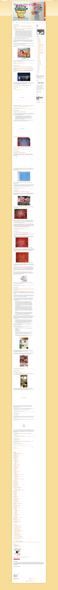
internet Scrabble (25, 169)
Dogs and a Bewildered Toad (17, 531)
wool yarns (18, 149)
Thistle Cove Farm (16, 478)
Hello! (15, 494)
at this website (26, 38)
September (39, 61)
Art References (17, 22)
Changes (15, 492)
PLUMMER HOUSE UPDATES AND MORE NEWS (19, 474)
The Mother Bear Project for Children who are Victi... (41, 45)
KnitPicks (23, 114)
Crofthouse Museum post (17, 528)
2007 (37, 37)
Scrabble (16, 108)
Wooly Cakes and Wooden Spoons (18, 503)
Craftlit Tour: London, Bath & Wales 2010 (18, 530)
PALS (17, 46)
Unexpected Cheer (16, 499)
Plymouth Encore (27, 113)
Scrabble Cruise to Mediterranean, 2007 (18, 536)
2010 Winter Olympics (25, 68)
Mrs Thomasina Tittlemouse (17, 487)
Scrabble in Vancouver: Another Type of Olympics (23, 66)
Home (13, 22)
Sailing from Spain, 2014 (16, 526)
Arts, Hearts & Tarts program (27, 273)
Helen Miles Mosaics (16, 476)
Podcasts (16, 188)
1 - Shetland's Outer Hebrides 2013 (18, 527)
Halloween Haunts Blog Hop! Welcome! (18, 517)
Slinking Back (15, 508)
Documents (15, 472)
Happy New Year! (17, 439)
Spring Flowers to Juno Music (17, 538)
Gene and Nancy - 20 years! (17, 532)
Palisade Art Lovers (20, 28)
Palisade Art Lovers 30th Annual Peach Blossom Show (40, 53)
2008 (37, 38)
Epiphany (15, 373)
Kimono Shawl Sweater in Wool (20, 111)
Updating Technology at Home (19, 152)
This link (21, 41)
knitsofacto (15, 512)
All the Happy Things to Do (17, 465)
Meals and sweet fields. (16, 456)
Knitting (16, 149)
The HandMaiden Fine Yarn (24, 105)
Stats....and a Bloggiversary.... (17, 501)
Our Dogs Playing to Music (17, 535)
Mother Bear (28, 322)
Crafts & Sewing (38, 22)
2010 (37, 40)
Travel (18, 108)
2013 (37, 67)
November (39, 63)
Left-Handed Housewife (17, 471)
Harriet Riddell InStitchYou (17, 489)
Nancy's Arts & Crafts (26, 4)
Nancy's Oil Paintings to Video (17, 534)
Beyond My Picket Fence (17, 505)
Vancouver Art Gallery (16, 87)
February (39, 55)
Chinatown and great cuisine (17, 89)
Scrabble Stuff (33, 22)
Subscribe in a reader (16, 579)
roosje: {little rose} (16, 460)
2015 (37, 69)
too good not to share (17, 411)
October (39, 62)
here (14, 185)
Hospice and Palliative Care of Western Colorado (19, 268)
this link (32, 37)
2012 (37, 66)
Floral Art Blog (38, 101)
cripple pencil (15, 469)
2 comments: (23, 148)
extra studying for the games (30, 82)
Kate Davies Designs (16, 462)
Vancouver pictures (16, 539)
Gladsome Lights (16, 455)
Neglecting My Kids (16, 498)
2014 (37, 68)
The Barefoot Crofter (16, 514)
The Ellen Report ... (16, 496)
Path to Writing (38, 100)
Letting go (15, 515)
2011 (37, 65)
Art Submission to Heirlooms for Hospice (21, 191)
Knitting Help (29, 22)
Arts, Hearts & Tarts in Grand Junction (21, 232)
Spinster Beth (16, 519)
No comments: (23, 228)
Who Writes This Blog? (23, 22)
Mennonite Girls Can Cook (17, 453)
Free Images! (16, 414)
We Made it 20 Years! (18, 372)
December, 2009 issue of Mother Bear (26, 350)
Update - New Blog (16, 485)
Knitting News (15, 458)
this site (22, 299)
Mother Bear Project (20, 315)
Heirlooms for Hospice (22, 267)
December (39, 64)
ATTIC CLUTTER (16, 482)
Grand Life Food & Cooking (17, 521)
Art (15, 63)
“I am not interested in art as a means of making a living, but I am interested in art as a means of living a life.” (25, 542)
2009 (37, 39)
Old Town (15, 88)
